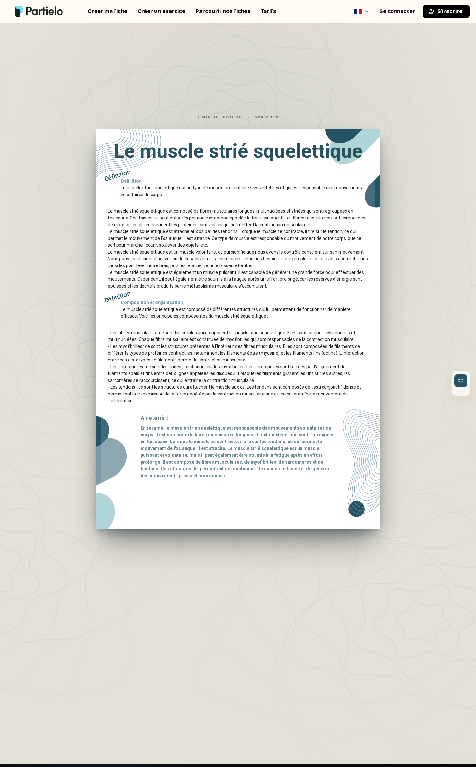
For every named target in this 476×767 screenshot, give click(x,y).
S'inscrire (449, 11)
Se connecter (397, 11)
